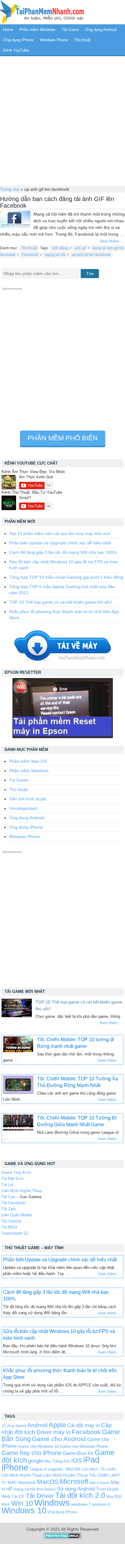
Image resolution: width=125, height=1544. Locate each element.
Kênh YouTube (16, 50)
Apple (57, 1425)
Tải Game (70, 29)
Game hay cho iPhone (32, 1453)
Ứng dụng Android (101, 29)
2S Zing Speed (14, 1426)
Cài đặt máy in (83, 1425)
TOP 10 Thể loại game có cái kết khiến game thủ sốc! (60, 602)
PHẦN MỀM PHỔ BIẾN (63, 438)
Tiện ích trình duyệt (27, 798)
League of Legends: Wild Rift (55, 1469)
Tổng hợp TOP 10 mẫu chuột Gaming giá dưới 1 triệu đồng (66, 577)
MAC (12, 1482)
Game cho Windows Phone (84, 1446)
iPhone (15, 1467)
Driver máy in (53, 1432)
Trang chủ (9, 189)
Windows (52, 1503)
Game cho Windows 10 (38, 1446)
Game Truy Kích (16, 1172)
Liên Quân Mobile (17, 1215)
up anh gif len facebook (91, 255)
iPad (91, 1459)
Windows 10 (24, 1510)
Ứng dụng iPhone (18, 40)
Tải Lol (7, 1184)
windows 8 (101, 1504)
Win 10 (22, 1503)
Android (37, 1425)
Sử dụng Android (76, 1489)
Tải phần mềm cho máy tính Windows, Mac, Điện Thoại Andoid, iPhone (42, 12)
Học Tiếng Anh (57, 1461)
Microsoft (74, 1481)
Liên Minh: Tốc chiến (99, 1469)
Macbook (27, 1482)
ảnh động (60, 248)
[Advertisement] (62, 120)
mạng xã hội (55, 255)
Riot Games (46, 1489)
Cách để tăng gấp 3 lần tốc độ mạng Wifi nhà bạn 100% (63, 552)
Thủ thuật (82, 40)
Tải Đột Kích (13, 1178)
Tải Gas (8, 1197)
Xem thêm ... (112, 241)
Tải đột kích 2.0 (80, 1495)
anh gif (80, 248)
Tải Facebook (13, 1203)
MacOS (48, 1481)
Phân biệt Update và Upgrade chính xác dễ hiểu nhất (60, 542)
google (35, 1461)
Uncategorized (23, 808)
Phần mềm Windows (37, 29)
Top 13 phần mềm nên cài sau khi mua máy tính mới (59, 533)
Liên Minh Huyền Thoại (22, 1190)
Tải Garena (11, 1221)
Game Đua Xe (78, 1453)
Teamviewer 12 (15, 1233)
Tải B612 (9, 1227)
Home (8, 29)
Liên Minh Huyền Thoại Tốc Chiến (76, 1475)
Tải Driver (40, 1495)
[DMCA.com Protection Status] (62, 1537)
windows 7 (81, 1504)
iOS (76, 1460)
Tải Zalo (9, 1209)
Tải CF (18, 1496)
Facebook (30, 255)
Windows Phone (54, 40)
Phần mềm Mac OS (28, 761)
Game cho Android (59, 1438)
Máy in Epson (100, 1482)
